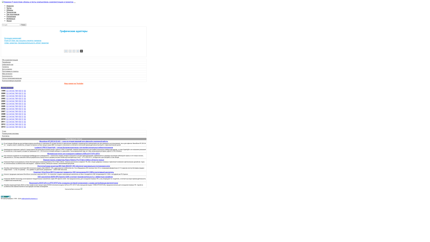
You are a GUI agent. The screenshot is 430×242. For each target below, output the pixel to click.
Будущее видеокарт (12, 38)
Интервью (10, 19)
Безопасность (7, 76)
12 (25, 91)
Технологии (11, 12)
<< (66, 51)
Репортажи (11, 16)
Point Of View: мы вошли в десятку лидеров (22, 41)
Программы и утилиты (10, 71)
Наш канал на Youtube (73, 83)
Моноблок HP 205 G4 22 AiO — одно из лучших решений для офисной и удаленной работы (73, 141)
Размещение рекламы (10, 133)
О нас (4, 131)
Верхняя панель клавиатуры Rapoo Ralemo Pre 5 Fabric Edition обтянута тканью (73, 160)
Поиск (23, 25)
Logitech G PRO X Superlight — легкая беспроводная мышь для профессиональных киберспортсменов (74, 147)
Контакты (5, 136)
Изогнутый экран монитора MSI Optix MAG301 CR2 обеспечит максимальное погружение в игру (74, 166)
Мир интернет (7, 74)
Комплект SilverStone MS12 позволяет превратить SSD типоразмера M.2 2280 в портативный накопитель (74, 172)
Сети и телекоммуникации (12, 78)
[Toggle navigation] (75, 2)
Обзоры (9, 10)
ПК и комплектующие (10, 60)
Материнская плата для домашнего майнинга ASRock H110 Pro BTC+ (73, 154)
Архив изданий (7, 88)
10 (20, 91)
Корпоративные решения (11, 81)
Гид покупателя (12, 14)
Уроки (9, 21)
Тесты (9, 8)
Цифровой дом (7, 64)
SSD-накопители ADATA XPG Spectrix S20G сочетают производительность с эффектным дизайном (75, 177)
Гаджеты (5, 67)
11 (22, 91)
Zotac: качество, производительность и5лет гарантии (26, 43)
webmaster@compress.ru (29, 198)
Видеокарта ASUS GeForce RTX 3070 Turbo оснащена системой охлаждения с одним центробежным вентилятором (73, 183)
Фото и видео (7, 69)
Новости (10, 6)
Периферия (6, 62)
